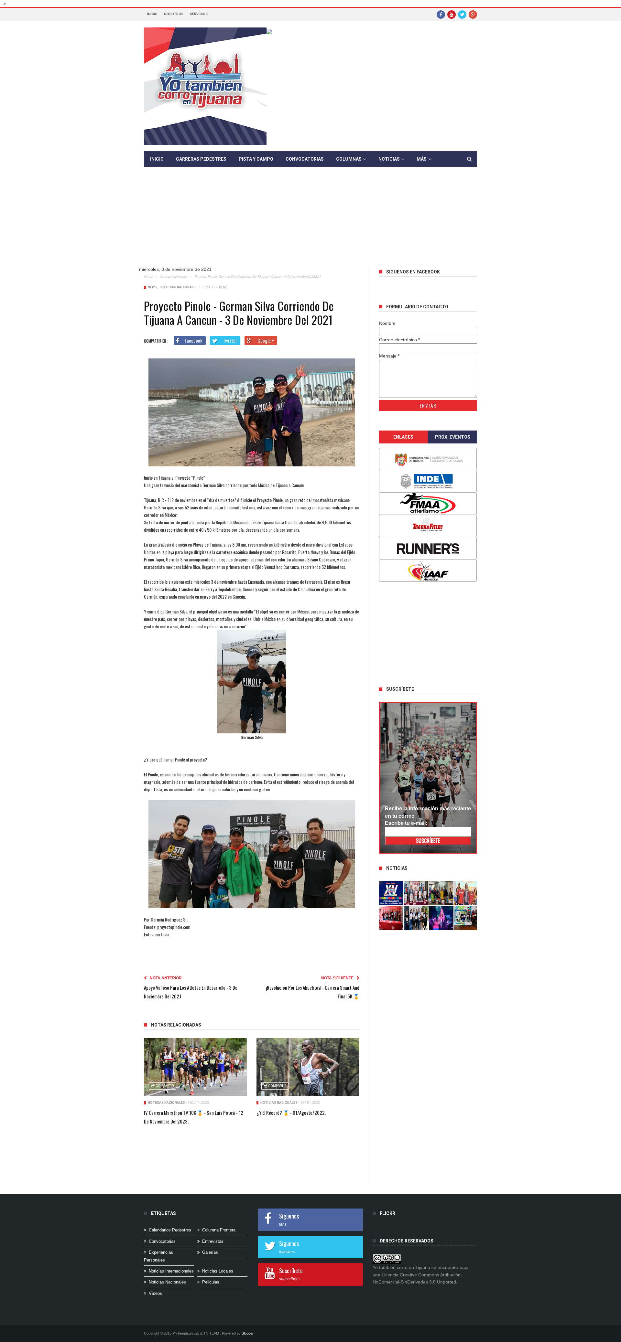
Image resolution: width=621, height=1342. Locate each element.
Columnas (349, 159)
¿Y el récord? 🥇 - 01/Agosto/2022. (291, 1112)
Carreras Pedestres (201, 159)
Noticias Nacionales (173, 276)
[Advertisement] (310, 221)
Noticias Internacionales (171, 1271)
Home (148, 276)
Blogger (248, 1333)
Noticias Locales (217, 1271)
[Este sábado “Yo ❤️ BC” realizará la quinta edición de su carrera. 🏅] (466, 918)
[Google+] (473, 14)
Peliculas (210, 1282)
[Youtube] (451, 14)
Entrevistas (212, 1241)
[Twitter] (462, 14)
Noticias (389, 159)
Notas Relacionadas (176, 1025)
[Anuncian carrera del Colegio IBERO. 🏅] (391, 918)
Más (422, 159)
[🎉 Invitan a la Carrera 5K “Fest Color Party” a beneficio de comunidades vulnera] (441, 893)
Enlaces (403, 437)
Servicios (199, 14)
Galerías (210, 1252)
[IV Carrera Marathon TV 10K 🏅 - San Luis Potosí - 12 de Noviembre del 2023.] (195, 1067)
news (152, 287)
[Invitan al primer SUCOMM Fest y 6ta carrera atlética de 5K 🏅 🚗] (466, 893)
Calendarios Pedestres (170, 1230)
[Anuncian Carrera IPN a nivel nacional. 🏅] (416, 893)
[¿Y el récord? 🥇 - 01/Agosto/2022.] (307, 1067)
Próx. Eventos (452, 437)
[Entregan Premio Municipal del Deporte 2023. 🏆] (441, 918)
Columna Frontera (218, 1230)
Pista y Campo (256, 159)
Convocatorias (305, 159)
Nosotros (173, 14)
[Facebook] (441, 14)
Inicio (152, 14)
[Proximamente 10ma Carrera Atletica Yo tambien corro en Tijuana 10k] (391, 893)
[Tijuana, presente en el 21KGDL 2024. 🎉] (416, 918)
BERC (223, 287)
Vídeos (155, 1293)
